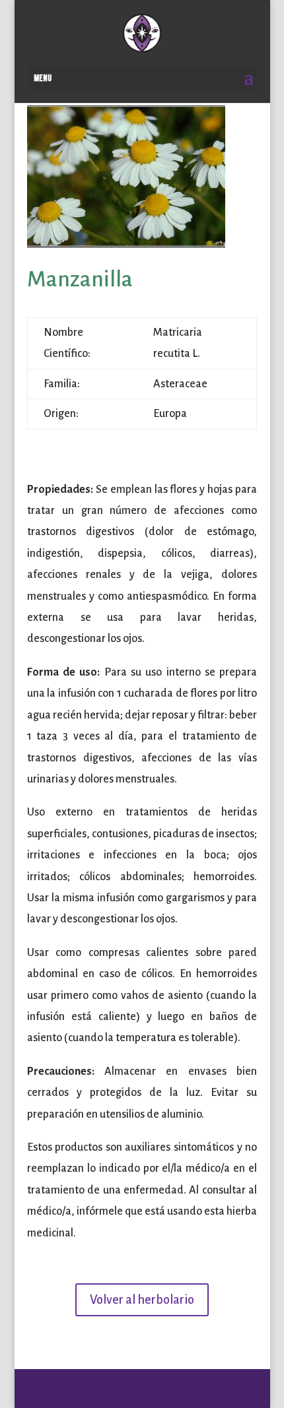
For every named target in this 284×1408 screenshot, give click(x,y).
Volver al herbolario (142, 1299)
